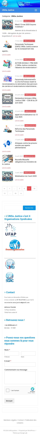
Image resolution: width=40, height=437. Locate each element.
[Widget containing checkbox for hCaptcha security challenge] (20, 390)
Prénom (7, 357)
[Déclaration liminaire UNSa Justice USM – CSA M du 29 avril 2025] (7, 98)
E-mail (7, 361)
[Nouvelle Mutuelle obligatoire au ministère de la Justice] (7, 159)
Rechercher (29, 208)
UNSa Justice (8, 10)
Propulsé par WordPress (27, 430)
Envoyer (9, 401)
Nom (7, 350)
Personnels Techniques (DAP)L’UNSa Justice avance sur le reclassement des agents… (20, 47)
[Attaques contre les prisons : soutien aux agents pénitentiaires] (7, 143)
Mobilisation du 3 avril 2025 (26, 176)
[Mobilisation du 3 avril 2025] (7, 176)
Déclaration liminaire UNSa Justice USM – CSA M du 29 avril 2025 (26, 100)
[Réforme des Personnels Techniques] (7, 129)
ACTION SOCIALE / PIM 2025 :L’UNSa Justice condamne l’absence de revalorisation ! (26, 65)
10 (34, 189)
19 (15, 193)
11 (5, 193)
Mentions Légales (10, 420)
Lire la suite (17, 36)
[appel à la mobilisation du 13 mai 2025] (7, 115)
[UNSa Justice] (20, 3)
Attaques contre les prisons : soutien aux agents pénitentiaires (26, 145)
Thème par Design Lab (20, 433)
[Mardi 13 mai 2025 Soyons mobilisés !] (7, 25)
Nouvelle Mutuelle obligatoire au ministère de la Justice (19, 162)
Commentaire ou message (15, 370)
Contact (21, 420)
